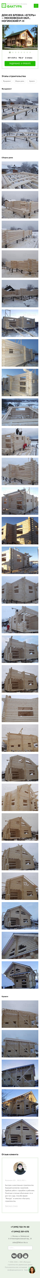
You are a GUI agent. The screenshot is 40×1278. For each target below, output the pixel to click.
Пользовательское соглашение (16, 1267)
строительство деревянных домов (20, 1265)
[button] (10, 52)
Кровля (32, 81)
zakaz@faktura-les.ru (20, 1242)
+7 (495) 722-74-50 (20, 1227)
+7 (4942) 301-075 (20, 1231)
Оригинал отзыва (11, 1206)
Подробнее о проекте (20, 64)
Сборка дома (19, 81)
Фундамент (7, 81)
